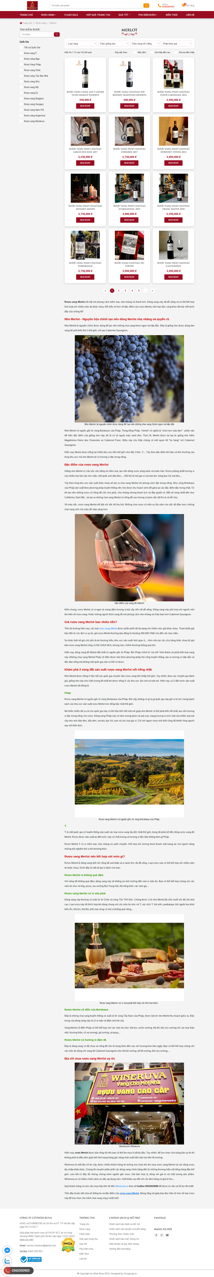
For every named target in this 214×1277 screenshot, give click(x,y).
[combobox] (82, 43)
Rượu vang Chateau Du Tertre (129, 264)
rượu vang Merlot (108, 628)
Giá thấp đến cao (162, 52)
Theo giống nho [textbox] (107, 43)
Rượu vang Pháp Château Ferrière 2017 (129, 150)
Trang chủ (27, 23)
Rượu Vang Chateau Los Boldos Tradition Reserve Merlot (129, 94)
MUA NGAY (85, 106)
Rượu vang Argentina (34, 115)
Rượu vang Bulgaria (34, 98)
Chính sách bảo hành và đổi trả (124, 1224)
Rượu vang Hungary (34, 104)
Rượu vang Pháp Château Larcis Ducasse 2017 (85, 150)
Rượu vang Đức (32, 81)
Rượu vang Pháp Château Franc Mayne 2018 (173, 207)
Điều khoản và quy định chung (124, 1243)
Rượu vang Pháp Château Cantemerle (173, 264)
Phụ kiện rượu (147, 14)
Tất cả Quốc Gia (32, 47)
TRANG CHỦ (26, 14)
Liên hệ (82, 1258)
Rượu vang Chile (32, 70)
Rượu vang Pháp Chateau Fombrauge (85, 264)
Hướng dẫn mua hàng (119, 1248)
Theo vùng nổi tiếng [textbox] (141, 43)
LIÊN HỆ (190, 14)
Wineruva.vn (122, 1186)
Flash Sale (71, 14)
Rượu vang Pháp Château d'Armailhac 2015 (129, 207)
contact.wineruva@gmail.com (41, 1245)
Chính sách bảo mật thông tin (124, 1238)
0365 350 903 (35, 1251)
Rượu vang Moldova (34, 121)
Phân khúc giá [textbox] (170, 43)
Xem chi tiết (26, 1239)
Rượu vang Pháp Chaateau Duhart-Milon (85, 207)
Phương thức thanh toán (121, 1233)
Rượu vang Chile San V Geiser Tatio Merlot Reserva (85, 93)
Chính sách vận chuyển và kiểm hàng (127, 1229)
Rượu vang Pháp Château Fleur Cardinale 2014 (173, 93)
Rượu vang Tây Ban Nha (36, 75)
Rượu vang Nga (31, 58)
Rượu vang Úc (31, 92)
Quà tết (123, 14)
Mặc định (142, 52)
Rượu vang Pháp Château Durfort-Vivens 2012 (173, 150)
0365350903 (168, 7)
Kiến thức (172, 14)
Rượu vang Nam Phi (34, 109)
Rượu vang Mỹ (31, 87)
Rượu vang (47, 14)
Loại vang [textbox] (73, 43)
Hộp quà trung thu (98, 14)
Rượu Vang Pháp (32, 64)
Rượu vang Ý (30, 53)
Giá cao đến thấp (186, 52)
